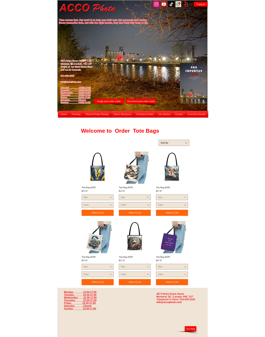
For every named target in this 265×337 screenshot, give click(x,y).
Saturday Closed (73, 100)
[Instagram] (156, 4)
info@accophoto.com (71, 82)
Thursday (70, 95)
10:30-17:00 (85, 95)
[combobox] (174, 143)
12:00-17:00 (84, 102)
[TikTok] (171, 4)
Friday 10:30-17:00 (75, 97)
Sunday (69, 102)
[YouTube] (164, 4)
